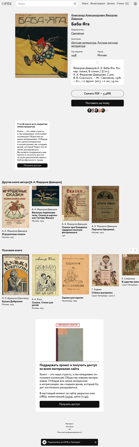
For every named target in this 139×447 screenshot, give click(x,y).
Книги (85, 3)
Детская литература (83, 42)
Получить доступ (32, 165)
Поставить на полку (98, 103)
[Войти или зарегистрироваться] (135, 3)
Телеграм (69, 427)
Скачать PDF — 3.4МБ (97, 93)
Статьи (120, 3)
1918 (73, 55)
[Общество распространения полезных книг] (7, 3)
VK (69, 429)
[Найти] (74, 3)
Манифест (70, 424)
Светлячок (77, 33)
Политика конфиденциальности (69, 432)
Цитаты (111, 3)
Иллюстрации (97, 3)
